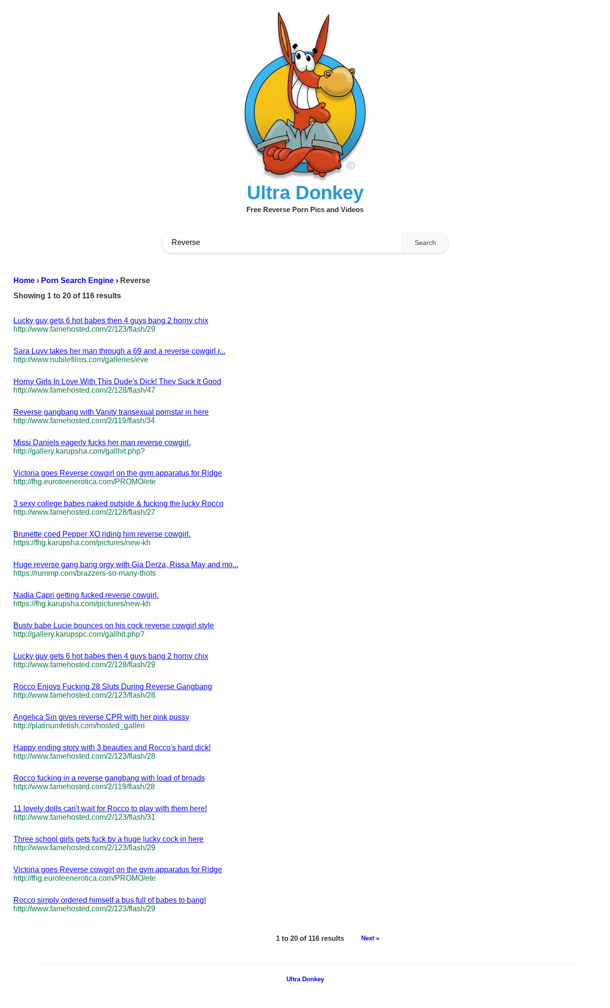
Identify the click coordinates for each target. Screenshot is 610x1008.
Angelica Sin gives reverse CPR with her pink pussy (101, 717)
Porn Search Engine (77, 280)
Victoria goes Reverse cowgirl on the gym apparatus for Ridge (117, 473)
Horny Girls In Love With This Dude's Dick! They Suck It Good (117, 381)
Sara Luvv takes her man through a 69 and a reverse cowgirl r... (119, 351)
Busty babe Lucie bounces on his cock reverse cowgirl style (113, 625)
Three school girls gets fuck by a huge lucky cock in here (108, 839)
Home (24, 280)
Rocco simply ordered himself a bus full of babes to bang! (109, 900)
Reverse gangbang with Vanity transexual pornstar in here (111, 412)
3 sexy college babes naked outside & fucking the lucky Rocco (118, 503)
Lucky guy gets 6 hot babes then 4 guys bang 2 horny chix (110, 320)
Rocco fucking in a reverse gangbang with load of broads (109, 778)
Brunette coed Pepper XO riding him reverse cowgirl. (102, 534)
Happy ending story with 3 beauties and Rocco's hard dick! (112, 747)
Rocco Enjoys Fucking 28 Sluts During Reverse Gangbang (112, 686)
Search (425, 242)
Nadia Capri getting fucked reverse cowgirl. (86, 595)
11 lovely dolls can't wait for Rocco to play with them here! (110, 808)
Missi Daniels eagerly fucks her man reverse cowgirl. (102, 442)
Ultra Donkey (305, 979)
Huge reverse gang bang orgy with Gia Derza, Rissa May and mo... (125, 564)
